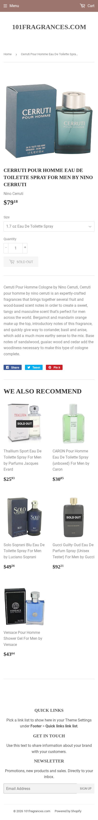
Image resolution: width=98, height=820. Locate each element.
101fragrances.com (49, 27)
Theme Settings (78, 720)
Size (7, 217)
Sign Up (85, 788)
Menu (14, 6)
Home (8, 54)
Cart (90, 6)
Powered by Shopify (68, 811)
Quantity (10, 239)
